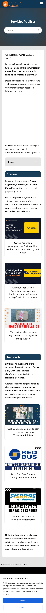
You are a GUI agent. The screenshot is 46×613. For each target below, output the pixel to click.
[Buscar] (36, 29)
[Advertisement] (23, 118)
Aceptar (23, 600)
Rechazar (23, 607)
